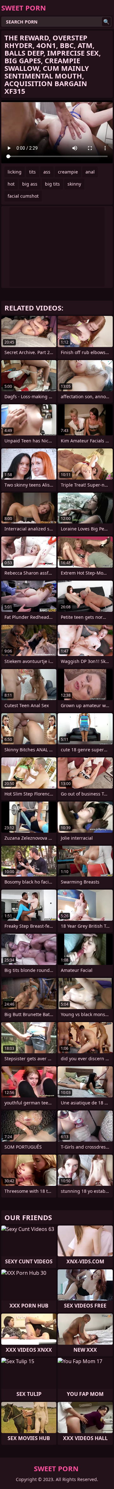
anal (90, 172)
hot (11, 184)
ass (46, 172)
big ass (29, 184)
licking (15, 172)
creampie (68, 172)
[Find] (106, 21)
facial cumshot (23, 196)
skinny (74, 184)
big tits (52, 184)
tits (32, 172)
